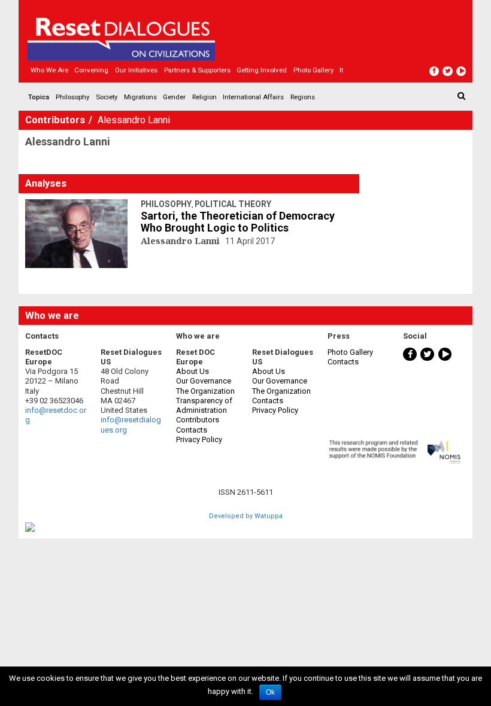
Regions (302, 97)
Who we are (49, 70)
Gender (174, 97)
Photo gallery (313, 70)
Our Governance (203, 380)
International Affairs (253, 97)
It (341, 70)
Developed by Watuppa (246, 516)
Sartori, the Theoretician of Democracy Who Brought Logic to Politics (238, 222)
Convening (91, 70)
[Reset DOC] (247, 33)
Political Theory (233, 204)
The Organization (205, 391)
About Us (192, 371)
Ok (270, 692)
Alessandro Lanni (181, 241)
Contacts (191, 429)
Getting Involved (262, 70)
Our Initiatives (136, 70)
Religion (204, 97)
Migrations (140, 97)
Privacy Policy (199, 439)
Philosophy (72, 97)
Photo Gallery (350, 352)
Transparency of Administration (204, 405)
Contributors (56, 120)
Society (106, 97)
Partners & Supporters (197, 70)
